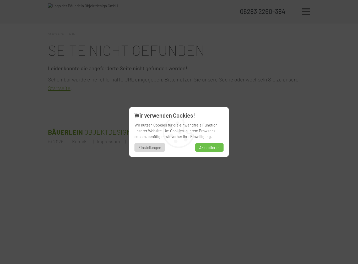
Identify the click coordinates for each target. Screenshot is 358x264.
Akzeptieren (209, 147)
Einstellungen (149, 147)
